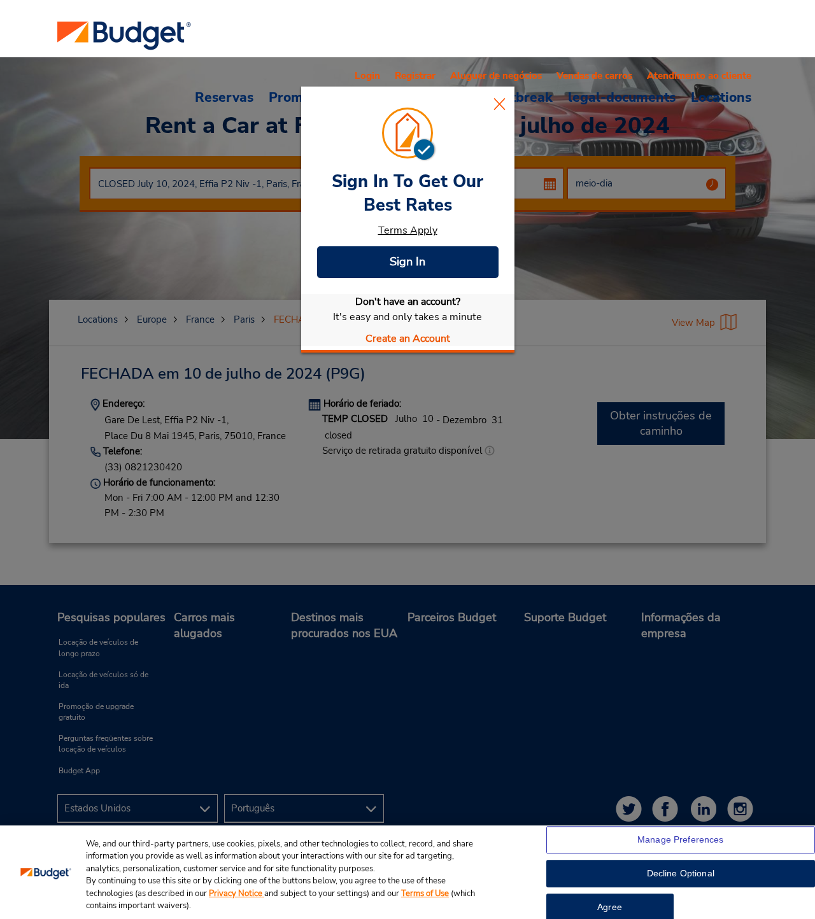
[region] (407, 872)
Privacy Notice (236, 893)
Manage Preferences (680, 840)
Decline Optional (680, 874)
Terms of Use (425, 893)
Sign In (407, 261)
